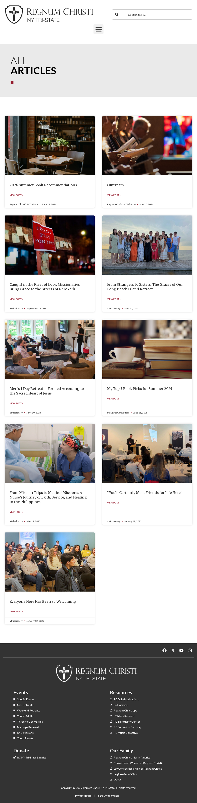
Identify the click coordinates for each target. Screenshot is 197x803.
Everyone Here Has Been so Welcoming (43, 601)
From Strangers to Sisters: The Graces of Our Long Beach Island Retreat (145, 286)
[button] (98, 29)
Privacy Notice (83, 795)
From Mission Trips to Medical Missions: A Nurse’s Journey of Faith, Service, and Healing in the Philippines (48, 497)
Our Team (115, 185)
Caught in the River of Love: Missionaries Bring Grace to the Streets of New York (45, 286)
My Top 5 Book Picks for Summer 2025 (139, 388)
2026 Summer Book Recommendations (43, 185)
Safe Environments (108, 795)
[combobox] (152, 14)
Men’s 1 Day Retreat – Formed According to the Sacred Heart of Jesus (47, 390)
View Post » (16, 195)
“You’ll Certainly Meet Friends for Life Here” (144, 492)
